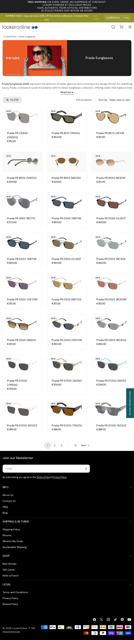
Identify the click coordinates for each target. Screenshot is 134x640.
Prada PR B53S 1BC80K (110, 178)
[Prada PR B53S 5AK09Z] (67, 162)
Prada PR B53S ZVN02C (22, 178)
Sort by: (103, 99)
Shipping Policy (11, 529)
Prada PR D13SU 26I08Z (67, 381)
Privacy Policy (10, 598)
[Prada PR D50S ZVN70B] (67, 324)
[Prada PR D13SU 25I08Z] (111, 365)
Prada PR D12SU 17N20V (67, 425)
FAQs (5, 506)
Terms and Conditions (15, 592)
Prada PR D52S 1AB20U (21, 340)
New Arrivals (9, 563)
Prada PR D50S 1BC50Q (111, 340)
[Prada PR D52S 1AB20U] (22, 324)
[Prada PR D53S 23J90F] (67, 243)
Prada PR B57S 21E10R (110, 133)
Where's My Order (13, 541)
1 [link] (47, 445)
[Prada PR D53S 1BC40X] (111, 243)
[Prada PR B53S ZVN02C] (22, 162)
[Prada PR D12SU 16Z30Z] (111, 409)
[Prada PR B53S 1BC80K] (111, 162)
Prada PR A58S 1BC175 (21, 218)
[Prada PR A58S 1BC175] (22, 202)
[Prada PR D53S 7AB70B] (22, 243)
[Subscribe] (86, 468)
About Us (8, 495)
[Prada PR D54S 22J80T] (111, 202)
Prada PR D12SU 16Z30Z (111, 425)
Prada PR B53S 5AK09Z (66, 178)
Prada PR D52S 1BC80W (111, 299)
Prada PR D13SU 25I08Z (111, 381)
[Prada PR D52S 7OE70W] (22, 283)
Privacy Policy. (59, 477)
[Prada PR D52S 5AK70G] (67, 283)
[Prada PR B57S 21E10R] (111, 117)
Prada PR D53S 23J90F (66, 259)
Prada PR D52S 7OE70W (22, 299)
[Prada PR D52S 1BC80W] (111, 283)
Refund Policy (10, 604)
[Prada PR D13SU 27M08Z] (22, 365)
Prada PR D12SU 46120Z (22, 425)
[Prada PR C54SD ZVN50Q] (22, 117)
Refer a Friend (10, 575)
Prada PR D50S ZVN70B (67, 340)
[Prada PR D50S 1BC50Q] (111, 324)
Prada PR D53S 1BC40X (111, 259)
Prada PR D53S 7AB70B (21, 259)
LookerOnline (9, 37)
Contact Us (9, 500)
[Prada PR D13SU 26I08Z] (67, 365)
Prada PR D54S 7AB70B (66, 218)
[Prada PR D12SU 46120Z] (22, 409)
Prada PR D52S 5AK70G (66, 299)
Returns (7, 535)
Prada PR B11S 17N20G (66, 133)
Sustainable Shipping (15, 547)
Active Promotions (130, 403)
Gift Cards (8, 569)
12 (76, 445)
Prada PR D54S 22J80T (111, 218)
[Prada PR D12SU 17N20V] (67, 409)
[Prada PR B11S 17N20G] (67, 117)
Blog (5, 512)
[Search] (113, 26)
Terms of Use (43, 477)
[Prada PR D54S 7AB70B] (67, 202)
